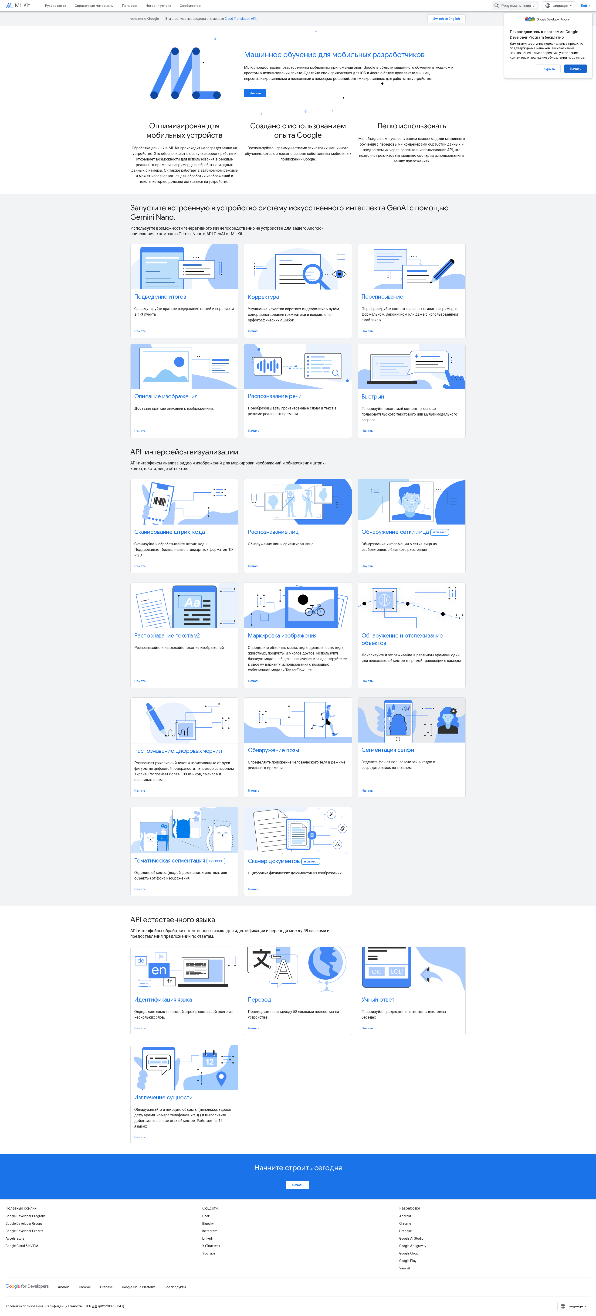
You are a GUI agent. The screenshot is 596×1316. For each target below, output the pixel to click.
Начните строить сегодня (298, 1167)
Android (405, 1216)
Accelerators (15, 1238)
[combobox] (515, 5)
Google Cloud (409, 1253)
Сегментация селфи (388, 750)
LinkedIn (208, 1238)
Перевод (259, 999)
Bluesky (208, 1223)
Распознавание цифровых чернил (178, 750)
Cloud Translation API (240, 18)
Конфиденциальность (64, 1306)
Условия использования (24, 1306)
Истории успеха (158, 5)
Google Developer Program (25, 1216)
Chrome (405, 1223)
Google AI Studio (411, 1238)
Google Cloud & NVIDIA (22, 1246)
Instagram (209, 1231)
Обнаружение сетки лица (404, 531)
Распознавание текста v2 (167, 635)
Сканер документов (282, 861)
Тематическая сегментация (178, 860)
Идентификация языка (163, 999)
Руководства (55, 5)
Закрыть (548, 69)
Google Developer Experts (24, 1231)
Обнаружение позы (273, 750)
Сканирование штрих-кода (169, 531)
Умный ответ (378, 999)
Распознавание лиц (273, 531)
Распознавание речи (275, 396)
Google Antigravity (412, 1246)
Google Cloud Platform (138, 1287)
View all (404, 1268)
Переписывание (382, 296)
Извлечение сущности (163, 1097)
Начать (575, 69)
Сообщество (190, 5)
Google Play (408, 1261)
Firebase (405, 1231)
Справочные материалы (94, 5)
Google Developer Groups (24, 1223)
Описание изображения (165, 396)
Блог (206, 1216)
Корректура (263, 296)
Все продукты (175, 1287)
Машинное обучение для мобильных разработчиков (334, 54)
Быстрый (373, 396)
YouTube (209, 1253)
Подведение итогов (160, 296)
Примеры (129, 5)
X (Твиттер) (211, 1246)
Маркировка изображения (282, 635)
